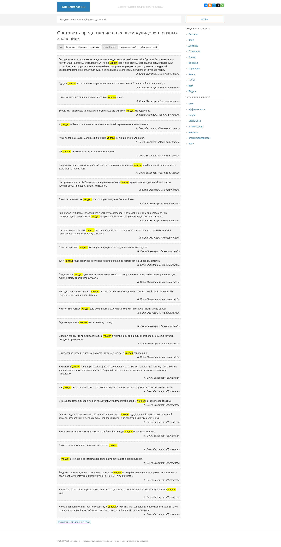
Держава (193, 45)
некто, (192, 143)
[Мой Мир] (214, 5)
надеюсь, (193, 132)
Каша (191, 40)
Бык (191, 85)
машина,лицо (196, 126)
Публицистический (148, 47)
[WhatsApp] (222, 5)
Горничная (194, 51)
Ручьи (192, 80)
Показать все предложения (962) (74, 522)
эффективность (197, 109)
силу (191, 103)
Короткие (70, 47)
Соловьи (193, 34)
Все (60, 47)
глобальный (195, 121)
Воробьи (193, 63)
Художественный (128, 47)
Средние (83, 47)
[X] (218, 5)
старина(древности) (199, 138)
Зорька (192, 57)
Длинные (95, 47)
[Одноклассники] (210, 5)
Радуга (192, 91)
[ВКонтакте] (206, 5)
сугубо (192, 115)
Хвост (192, 74)
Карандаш (194, 68)
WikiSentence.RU (73, 6)
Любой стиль (110, 47)
